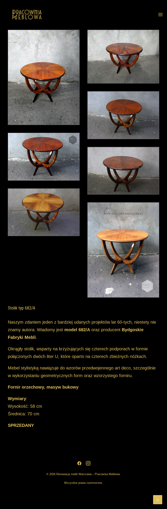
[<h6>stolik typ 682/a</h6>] (43, 77)
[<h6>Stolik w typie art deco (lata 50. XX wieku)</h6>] (123, 115)
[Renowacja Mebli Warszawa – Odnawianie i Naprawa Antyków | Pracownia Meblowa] (26, 14)
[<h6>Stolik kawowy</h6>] (123, 56)
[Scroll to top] (157, 499)
